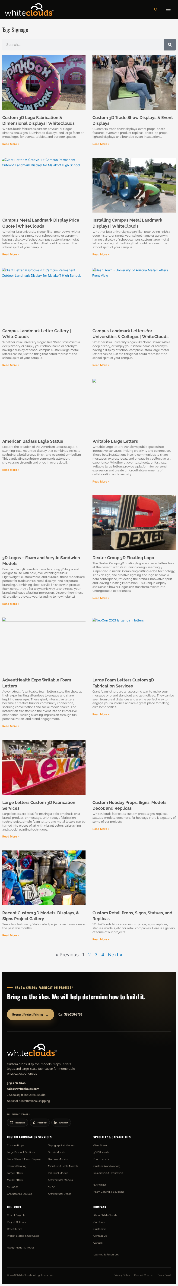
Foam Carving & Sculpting (108, 1191)
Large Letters (14, 1173)
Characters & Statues (19, 1193)
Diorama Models (57, 1159)
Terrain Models (56, 1152)
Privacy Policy (122, 1275)
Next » (115, 954)
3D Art (51, 1187)
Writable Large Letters (115, 441)
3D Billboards (101, 1152)
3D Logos (12, 1187)
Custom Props (15, 1145)
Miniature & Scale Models (63, 1166)
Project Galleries (16, 1222)
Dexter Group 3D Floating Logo (123, 557)
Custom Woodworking (107, 1166)
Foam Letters (101, 1159)
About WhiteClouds (105, 1215)
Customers (99, 1229)
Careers (97, 1242)
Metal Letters (14, 1180)
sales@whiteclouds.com (23, 1089)
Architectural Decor (59, 1193)
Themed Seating (16, 1166)
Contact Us (100, 1235)
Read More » (10, 144)
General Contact (143, 1275)
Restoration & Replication (108, 1173)
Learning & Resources (106, 1254)
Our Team (99, 1222)
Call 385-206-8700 (70, 1014)
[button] (156, 9)
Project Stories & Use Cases (23, 1235)
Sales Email (164, 1275)
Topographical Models (61, 1145)
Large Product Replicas (21, 1152)
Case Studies (14, 1229)
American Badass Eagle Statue (32, 441)
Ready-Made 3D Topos (20, 1247)
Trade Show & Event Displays (24, 1159)
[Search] (170, 44)
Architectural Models (60, 1180)
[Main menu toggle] (168, 9)
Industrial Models (58, 1173)
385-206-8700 (16, 1083)
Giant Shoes (100, 1145)
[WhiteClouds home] (32, 1050)
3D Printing (99, 1184)
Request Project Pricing (30, 1014)
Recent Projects (16, 1215)
